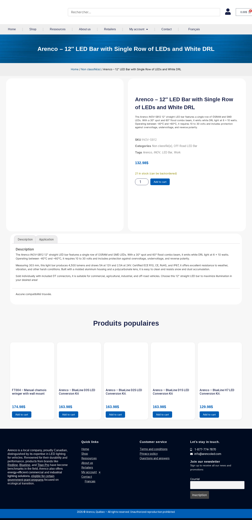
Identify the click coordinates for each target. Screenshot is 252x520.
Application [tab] (46, 239)
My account (136, 29)
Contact (166, 29)
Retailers (110, 29)
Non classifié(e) (91, 69)
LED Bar (167, 152)
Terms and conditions (154, 449)
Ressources (57, 29)
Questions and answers (155, 458)
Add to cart (160, 181)
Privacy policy (149, 453)
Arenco (147, 152)
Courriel (195, 479)
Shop (32, 29)
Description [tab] (25, 239)
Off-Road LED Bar (185, 146)
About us (85, 29)
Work (177, 152)
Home (12, 29)
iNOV (157, 152)
